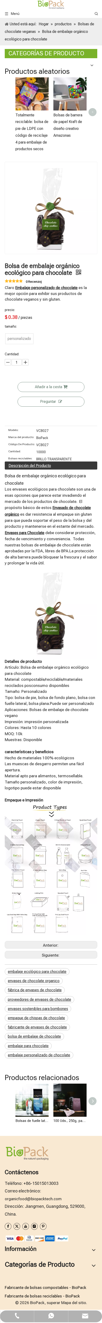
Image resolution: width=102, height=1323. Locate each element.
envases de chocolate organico (34, 981)
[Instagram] (34, 1226)
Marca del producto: (21, 437)
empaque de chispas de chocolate (36, 1018)
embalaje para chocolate (28, 1046)
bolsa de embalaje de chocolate (34, 1036)
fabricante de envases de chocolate (37, 1027)
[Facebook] (8, 1226)
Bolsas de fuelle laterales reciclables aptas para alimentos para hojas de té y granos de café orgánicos (32, 1121)
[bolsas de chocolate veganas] (51, 806)
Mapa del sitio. (74, 1302)
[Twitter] (17, 1226)
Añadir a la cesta (48, 387)
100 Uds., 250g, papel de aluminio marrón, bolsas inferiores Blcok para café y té (70, 1121)
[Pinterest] (43, 1226)
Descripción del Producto (30, 465)
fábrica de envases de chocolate (35, 990)
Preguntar (48, 401)
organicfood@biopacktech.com (33, 1198)
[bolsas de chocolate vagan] (51, 569)
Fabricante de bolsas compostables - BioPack (45, 1287)
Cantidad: (14, 451)
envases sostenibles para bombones (38, 1009)
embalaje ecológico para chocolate (37, 971)
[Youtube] (25, 1226)
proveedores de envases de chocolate (39, 999)
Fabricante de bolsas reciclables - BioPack (42, 1296)
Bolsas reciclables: (20, 458)
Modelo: (13, 430)
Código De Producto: (21, 444)
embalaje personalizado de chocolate (39, 1055)
